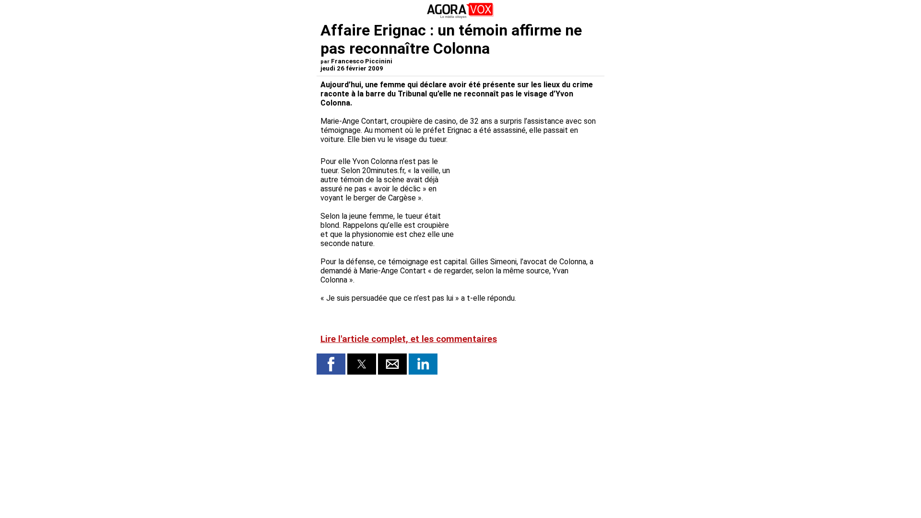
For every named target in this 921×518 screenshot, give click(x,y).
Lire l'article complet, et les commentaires (408, 339)
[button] (331, 364)
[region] (529, 198)
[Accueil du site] (460, 16)
